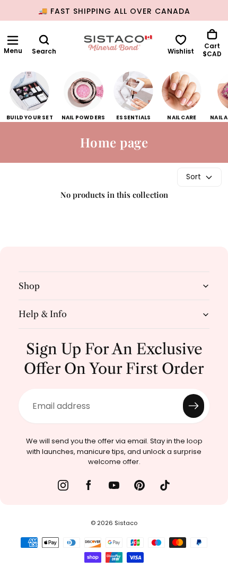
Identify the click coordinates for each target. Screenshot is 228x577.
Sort (193, 176)
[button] (12, 40)
